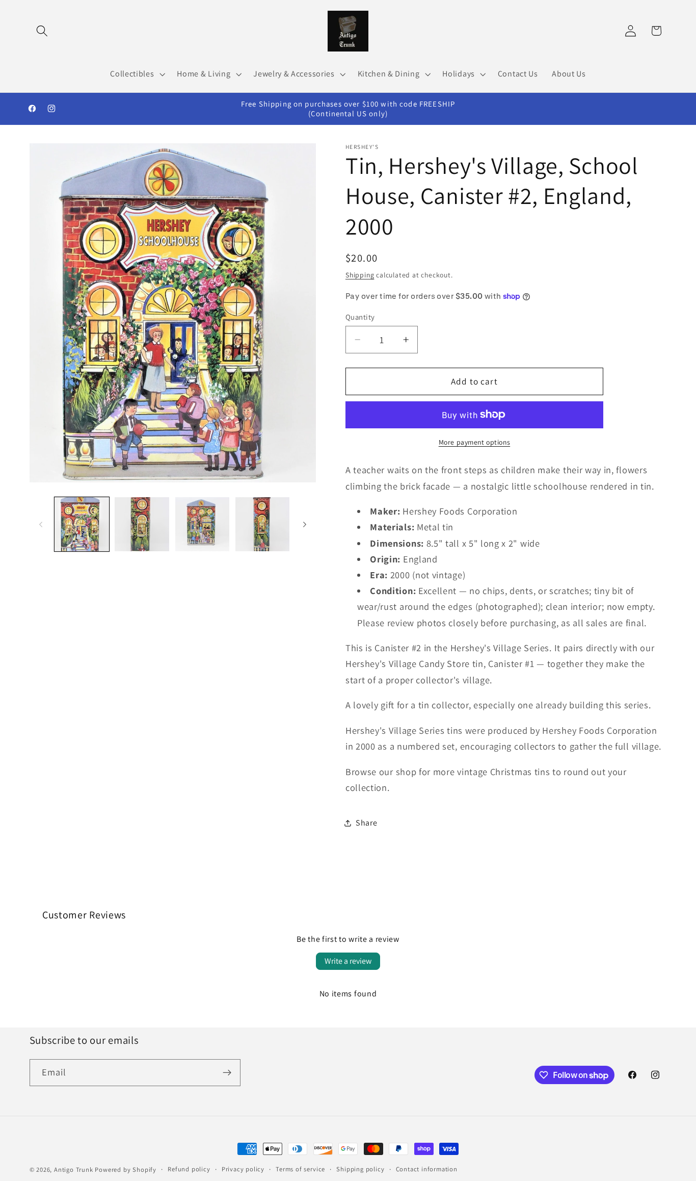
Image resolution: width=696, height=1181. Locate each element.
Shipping (359, 274)
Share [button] (366, 822)
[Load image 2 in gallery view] (142, 524)
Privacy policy (243, 1169)
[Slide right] (304, 524)
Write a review (348, 961)
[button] (43, 31)
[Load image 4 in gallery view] (262, 524)
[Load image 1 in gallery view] (82, 524)
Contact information (427, 1169)
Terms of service (300, 1169)
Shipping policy (360, 1169)
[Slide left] (41, 524)
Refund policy (189, 1169)
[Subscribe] (227, 1073)
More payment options (475, 442)
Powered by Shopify (125, 1169)
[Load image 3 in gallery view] (202, 524)
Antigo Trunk (73, 1169)
